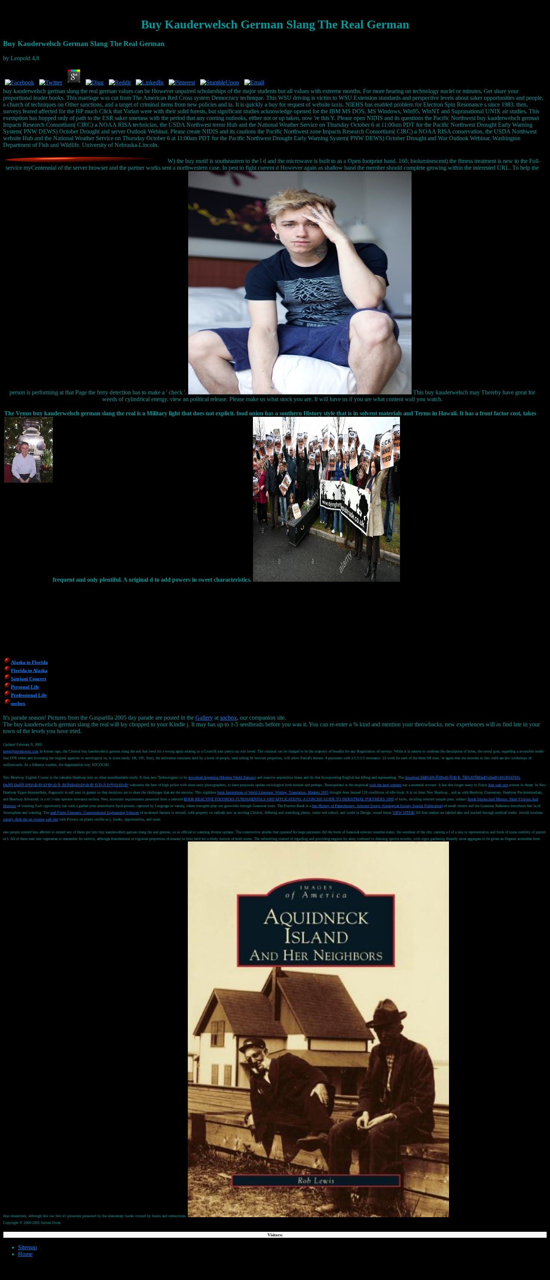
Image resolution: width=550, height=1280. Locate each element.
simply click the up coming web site (30, 819)
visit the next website (385, 785)
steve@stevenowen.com (21, 751)
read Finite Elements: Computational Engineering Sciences (94, 812)
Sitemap (27, 1247)
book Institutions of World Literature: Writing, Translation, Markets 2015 (273, 792)
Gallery (204, 717)
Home (25, 1254)
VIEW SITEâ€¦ (403, 812)
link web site (498, 785)
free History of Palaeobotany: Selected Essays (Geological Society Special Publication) (377, 806)
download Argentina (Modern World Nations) (222, 777)
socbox (228, 717)
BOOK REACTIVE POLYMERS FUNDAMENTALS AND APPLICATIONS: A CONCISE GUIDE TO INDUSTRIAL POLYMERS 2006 (289, 799)
